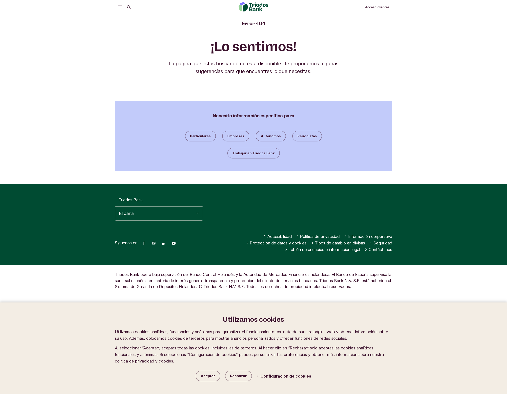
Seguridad (383, 242)
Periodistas (307, 136)
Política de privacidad (320, 236)
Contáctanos (380, 249)
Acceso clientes (377, 7)
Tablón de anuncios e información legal (324, 249)
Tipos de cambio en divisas (340, 242)
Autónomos (271, 136)
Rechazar (238, 376)
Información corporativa (370, 236)
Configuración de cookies (285, 376)
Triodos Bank (130, 199)
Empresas (235, 136)
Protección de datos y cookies (278, 242)
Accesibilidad (279, 236)
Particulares (200, 136)
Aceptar (208, 376)
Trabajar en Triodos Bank (254, 153)
